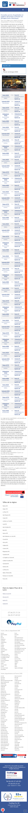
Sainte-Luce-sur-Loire (19, 651)
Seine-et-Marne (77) (18, 727)
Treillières (16, 661)
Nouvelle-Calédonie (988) (20, 707)
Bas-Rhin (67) (3, 692)
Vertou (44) (5, 542)
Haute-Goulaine (4, 649)
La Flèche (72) (6, 569)
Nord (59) (16, 706)
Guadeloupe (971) (4, 727)
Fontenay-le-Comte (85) (8, 575)
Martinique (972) (18, 695)
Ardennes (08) (3, 685)
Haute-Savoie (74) (4, 739)
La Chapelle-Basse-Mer (5, 655)
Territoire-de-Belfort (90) (19, 736)
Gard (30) (2, 722)
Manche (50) (17, 692)
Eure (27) (2, 718)
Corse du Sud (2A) (4, 704)
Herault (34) (3, 747)
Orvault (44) (5, 539)
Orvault (2, 666)
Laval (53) (5, 524)
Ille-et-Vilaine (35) (4, 748)
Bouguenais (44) (6, 551)
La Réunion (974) (18, 680)
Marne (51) (17, 694)
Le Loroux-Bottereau (5, 660)
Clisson (2, 643)
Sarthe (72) (5, 600)
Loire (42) (16, 685)
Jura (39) (16, 679)
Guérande (3, 648)
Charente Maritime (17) (5, 700)
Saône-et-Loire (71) (18, 724)
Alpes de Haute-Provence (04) (6, 680)
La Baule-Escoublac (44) (8, 560)
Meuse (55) (17, 700)
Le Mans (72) (5, 512)
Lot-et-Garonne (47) (18, 689)
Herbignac (3, 651)
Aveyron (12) (3, 691)
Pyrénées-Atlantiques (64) (20, 718)
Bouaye (2, 637)
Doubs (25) (3, 713)
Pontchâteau (3, 669)
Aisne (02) (3, 677)
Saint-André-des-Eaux (19, 637)
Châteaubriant (3, 642)
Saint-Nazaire (17, 646)
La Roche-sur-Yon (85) (7, 521)
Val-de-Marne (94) (18, 739)
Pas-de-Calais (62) (18, 713)
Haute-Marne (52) (4, 736)
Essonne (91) (3, 716)
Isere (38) (16, 677)
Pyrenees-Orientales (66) (19, 719)
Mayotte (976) (17, 697)
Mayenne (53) (6, 597)
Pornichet (16, 634)
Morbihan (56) (17, 701)
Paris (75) (16, 712)
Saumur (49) (5, 533)
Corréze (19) (3, 703)
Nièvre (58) (17, 704)
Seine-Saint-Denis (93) (19, 730)
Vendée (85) (5, 603)
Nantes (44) (5, 506)
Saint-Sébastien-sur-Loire (19, 649)
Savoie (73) (17, 725)
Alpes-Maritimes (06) (5, 682)
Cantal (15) (3, 697)
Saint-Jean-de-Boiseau (19, 643)
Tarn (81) (16, 733)
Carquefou (3, 640)
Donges (2, 646)
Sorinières (16, 657)
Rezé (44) (5, 530)
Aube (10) (3, 688)
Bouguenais (3, 639)
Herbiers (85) (5, 566)
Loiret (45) (17, 686)
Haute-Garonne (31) (5, 733)
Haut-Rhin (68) (4, 730)
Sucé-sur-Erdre (17, 658)
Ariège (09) (3, 686)
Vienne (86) (17, 744)
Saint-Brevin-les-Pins (19, 639)
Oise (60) (16, 709)
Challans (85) (5, 545)
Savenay (16, 655)
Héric (2, 652)
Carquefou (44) (6, 554)
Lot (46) (16, 688)
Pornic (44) (5, 578)
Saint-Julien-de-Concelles (19, 645)
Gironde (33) (3, 725)
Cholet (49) (5, 518)
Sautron (16, 654)
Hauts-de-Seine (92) (5, 745)
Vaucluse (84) (17, 742)
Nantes (2, 663)
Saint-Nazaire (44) (6, 515)
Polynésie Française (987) (19, 715)
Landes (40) (17, 682)
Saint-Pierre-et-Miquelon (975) (21, 722)
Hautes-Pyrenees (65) (5, 744)
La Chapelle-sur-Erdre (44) (8, 557)
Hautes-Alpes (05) (4, 742)
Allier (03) (3, 679)
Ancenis (2, 633)
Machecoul (3, 661)
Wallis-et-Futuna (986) (19, 747)
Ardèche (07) (3, 683)
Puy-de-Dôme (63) (18, 716)
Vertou (16, 666)
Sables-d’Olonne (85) (7, 572)
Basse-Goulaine (4, 634)
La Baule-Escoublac (5, 654)
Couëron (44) (5, 548)
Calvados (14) (3, 695)
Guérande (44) (6, 563)
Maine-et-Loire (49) (7, 593)
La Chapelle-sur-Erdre (5, 657)
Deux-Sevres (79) (4, 710)
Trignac (16, 663)
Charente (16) (3, 698)
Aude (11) (3, 689)
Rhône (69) (17, 721)
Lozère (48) (17, 691)
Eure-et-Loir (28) (4, 719)
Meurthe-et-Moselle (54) (19, 698)
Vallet (16, 664)
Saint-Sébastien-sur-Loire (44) (9, 536)
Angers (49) (5, 509)
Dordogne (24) (3, 712)
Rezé (15, 636)
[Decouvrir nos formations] (14, 494)
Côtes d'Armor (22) (4, 707)
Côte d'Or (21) (3, 706)
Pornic (16, 633)
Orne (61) (16, 710)
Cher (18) (2, 701)
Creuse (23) (3, 709)
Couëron (2, 645)
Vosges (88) (17, 745)
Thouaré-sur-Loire (18, 660)
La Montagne (3, 658)
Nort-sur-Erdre (3, 664)
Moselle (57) (17, 703)
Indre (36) (3, 750)
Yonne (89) (17, 748)
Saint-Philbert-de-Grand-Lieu (20, 648)
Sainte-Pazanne (18, 652)
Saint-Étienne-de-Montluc (20, 640)
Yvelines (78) (17, 750)
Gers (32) (2, 724)
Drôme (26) (3, 715)
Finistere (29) (3, 721)
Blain (2, 636)
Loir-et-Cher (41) (18, 683)
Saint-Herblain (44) (7, 527)
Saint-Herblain (17, 642)
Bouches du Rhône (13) (5, 694)
